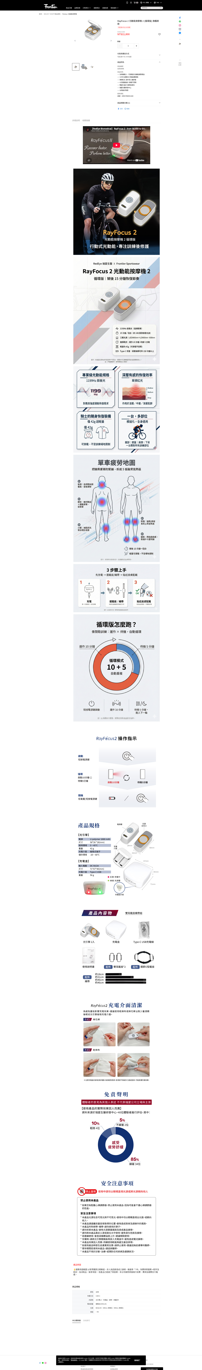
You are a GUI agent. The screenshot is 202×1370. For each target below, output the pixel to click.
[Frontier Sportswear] (50, 5)
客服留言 (112, 1366)
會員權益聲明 (114, 1369)
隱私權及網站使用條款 (87, 1369)
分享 (121, 109)
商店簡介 (83, 1366)
